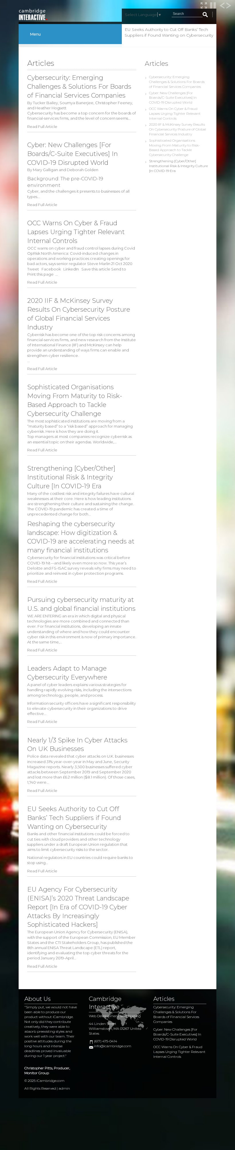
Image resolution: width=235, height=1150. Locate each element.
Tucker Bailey (45, 102)
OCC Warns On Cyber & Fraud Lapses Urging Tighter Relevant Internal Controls (175, 113)
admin (64, 1088)
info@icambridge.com (112, 1046)
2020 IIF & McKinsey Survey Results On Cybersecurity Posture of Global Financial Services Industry (177, 129)
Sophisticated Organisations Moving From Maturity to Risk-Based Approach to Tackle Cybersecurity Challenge (174, 147)
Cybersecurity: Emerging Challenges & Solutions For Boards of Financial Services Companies (177, 82)
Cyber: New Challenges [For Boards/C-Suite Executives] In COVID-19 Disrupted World (173, 98)
